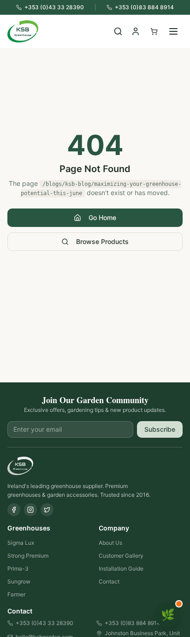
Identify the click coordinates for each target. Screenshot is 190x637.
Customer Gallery (121, 555)
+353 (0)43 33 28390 (44, 622)
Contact (109, 581)
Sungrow (18, 581)
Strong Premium (27, 555)
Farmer (16, 594)
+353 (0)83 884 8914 (132, 622)
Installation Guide (121, 568)
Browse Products (102, 241)
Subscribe (159, 429)
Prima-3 (18, 568)
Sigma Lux (20, 542)
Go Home (102, 217)
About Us (110, 542)
